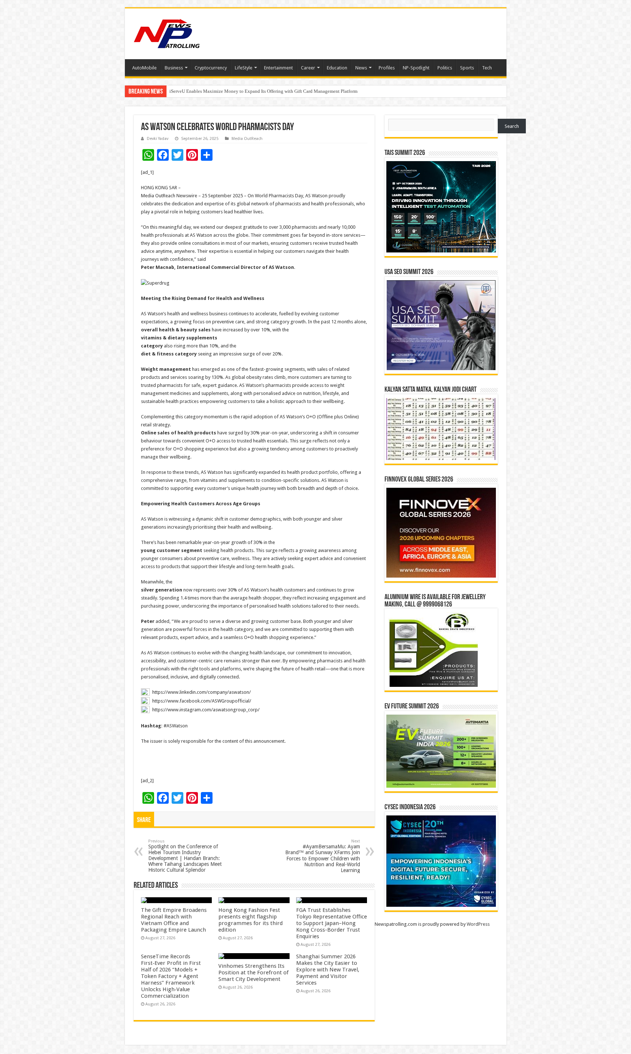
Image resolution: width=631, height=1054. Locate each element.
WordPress (478, 924)
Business (174, 68)
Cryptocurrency (211, 68)
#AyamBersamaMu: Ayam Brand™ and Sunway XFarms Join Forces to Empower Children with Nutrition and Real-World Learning (322, 856)
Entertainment (278, 68)
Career (308, 68)
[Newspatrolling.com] (166, 32)
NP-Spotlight (416, 68)
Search (512, 126)
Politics (444, 68)
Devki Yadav (157, 138)
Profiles (387, 68)
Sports (467, 68)
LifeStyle (243, 68)
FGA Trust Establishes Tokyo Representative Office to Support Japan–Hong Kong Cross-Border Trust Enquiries (331, 923)
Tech (487, 68)
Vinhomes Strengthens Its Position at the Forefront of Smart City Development (253, 972)
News (361, 68)
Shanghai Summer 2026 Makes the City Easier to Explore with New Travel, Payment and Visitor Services (327, 969)
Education (337, 68)
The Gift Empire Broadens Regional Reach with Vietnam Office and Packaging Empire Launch (262, 91)
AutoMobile (144, 68)
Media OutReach (247, 138)
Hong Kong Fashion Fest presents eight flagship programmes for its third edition (250, 920)
